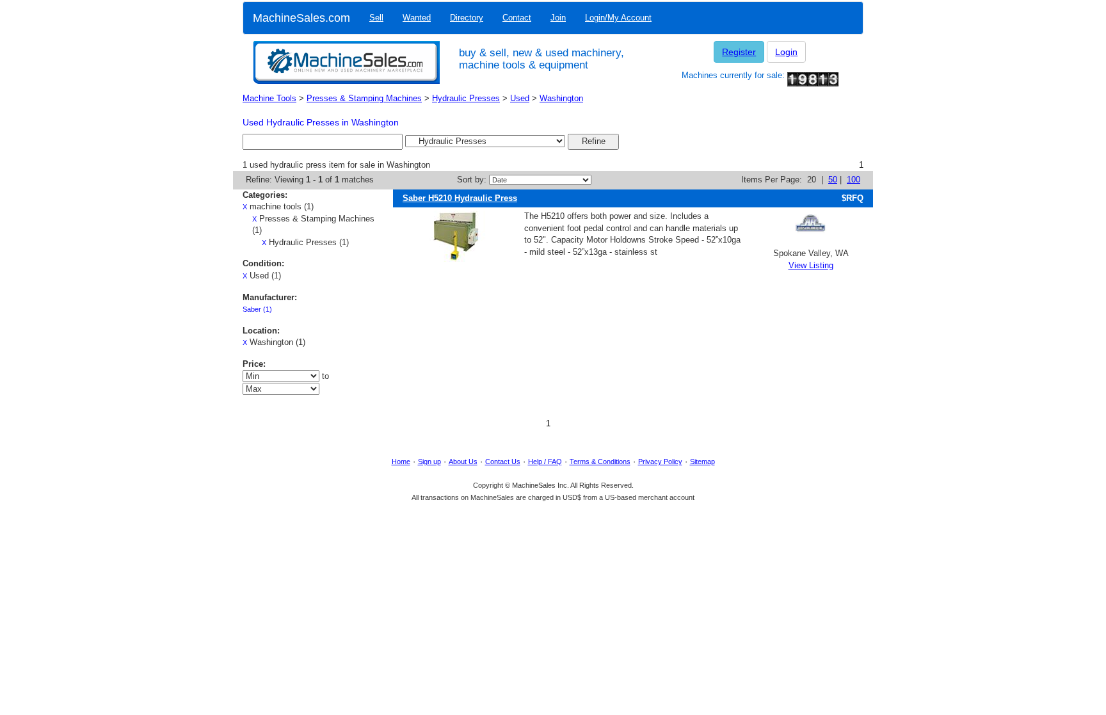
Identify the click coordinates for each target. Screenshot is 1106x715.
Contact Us (502, 461)
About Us (463, 461)
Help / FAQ (545, 461)
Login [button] (786, 52)
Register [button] (739, 52)
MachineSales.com (301, 18)
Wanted (417, 17)
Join (558, 17)
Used (519, 98)
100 (853, 179)
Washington (561, 98)
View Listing (811, 265)
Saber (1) (257, 309)
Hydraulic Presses (466, 98)
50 (832, 179)
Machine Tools (269, 98)
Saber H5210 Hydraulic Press (460, 198)
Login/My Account (618, 17)
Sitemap (702, 461)
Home (401, 461)
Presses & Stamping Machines (364, 98)
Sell (376, 17)
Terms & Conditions (600, 461)
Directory (466, 17)
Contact (516, 17)
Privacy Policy (660, 461)
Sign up (429, 461)
